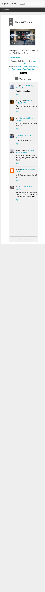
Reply (17, 94)
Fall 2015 (18, 67)
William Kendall (21, 150)
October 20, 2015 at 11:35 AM (25, 151)
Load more (23, 239)
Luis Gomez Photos (16, 57)
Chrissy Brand (21, 101)
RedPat (18, 169)
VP (17, 135)
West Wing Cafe (23, 21)
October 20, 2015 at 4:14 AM (25, 102)
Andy (17, 118)
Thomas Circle (17, 69)
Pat (17, 187)
